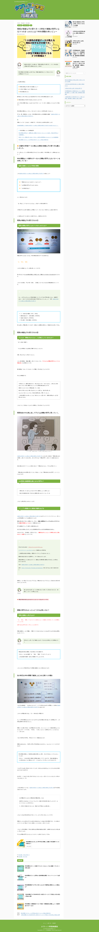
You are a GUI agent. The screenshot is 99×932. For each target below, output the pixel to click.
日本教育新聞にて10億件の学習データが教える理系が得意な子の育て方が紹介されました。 (38, 125)
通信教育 (54, 923)
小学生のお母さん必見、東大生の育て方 (73, 88)
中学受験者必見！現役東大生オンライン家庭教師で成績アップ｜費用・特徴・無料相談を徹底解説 (75, 92)
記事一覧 (49, 923)
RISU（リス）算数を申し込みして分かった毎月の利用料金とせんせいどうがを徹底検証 (38, 137)
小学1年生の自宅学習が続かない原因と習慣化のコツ (79, 33)
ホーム (44, 923)
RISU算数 (20, 854)
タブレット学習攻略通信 (49, 926)
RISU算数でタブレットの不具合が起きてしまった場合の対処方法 (33, 139)
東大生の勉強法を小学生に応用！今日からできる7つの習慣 (79, 23)
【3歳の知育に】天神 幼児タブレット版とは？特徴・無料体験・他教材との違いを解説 (75, 97)
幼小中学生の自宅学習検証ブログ (49, 928)
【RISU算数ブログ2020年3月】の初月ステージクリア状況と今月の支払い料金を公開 (40, 915)
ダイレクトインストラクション (35, 547)
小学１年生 (25, 856)
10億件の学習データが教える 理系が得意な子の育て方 (31, 173)
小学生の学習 (25, 854)
